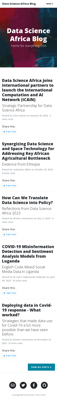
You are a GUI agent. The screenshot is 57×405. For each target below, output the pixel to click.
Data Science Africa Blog (19, 3)
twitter (10, 131)
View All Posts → (41, 367)
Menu (49, 4)
